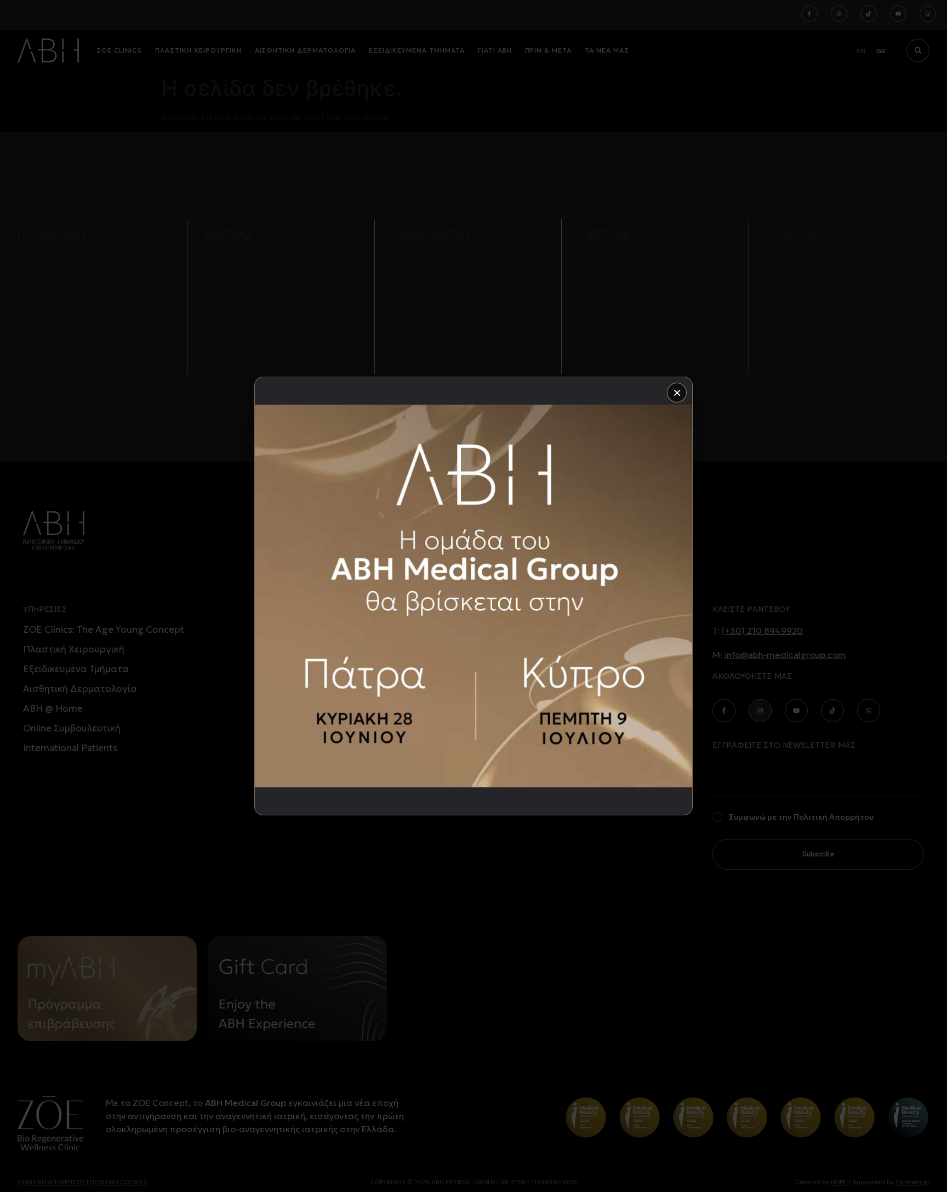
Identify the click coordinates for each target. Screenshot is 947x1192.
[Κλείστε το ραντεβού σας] (473, 596)
